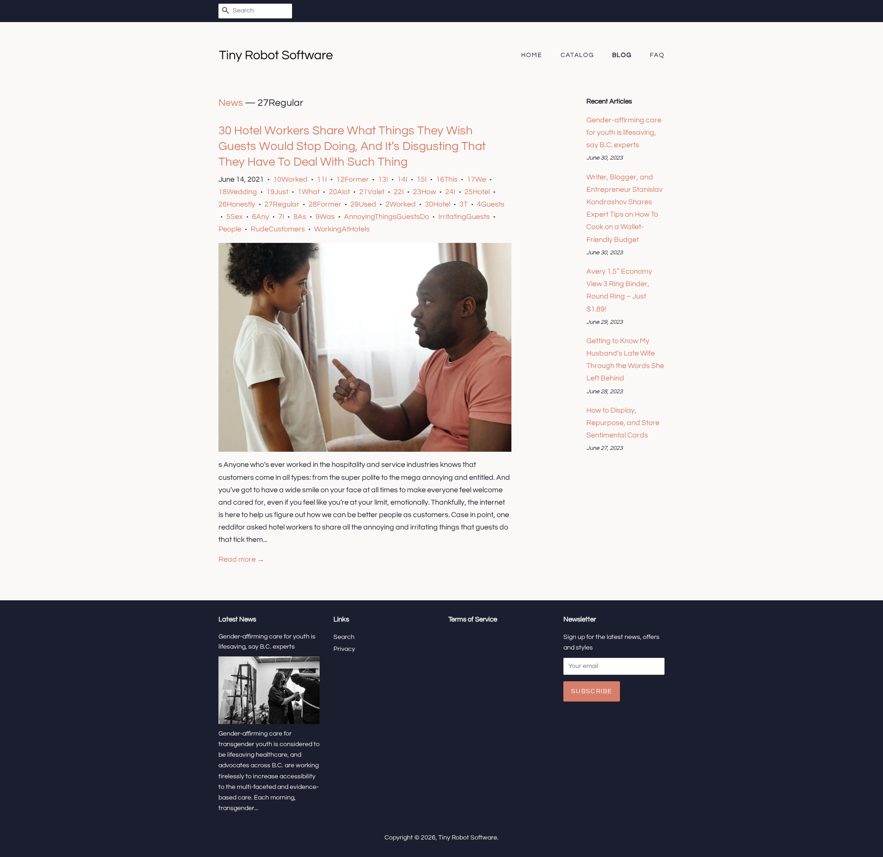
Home (532, 55)
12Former (352, 179)
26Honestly (236, 204)
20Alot (339, 192)
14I (402, 179)
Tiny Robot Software (467, 837)
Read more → (241, 559)
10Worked (290, 179)
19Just (277, 192)
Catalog (577, 55)
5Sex (234, 216)
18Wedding (237, 192)
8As (299, 216)
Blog (622, 55)
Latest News (237, 619)
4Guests (491, 204)
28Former (325, 204)
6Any (260, 216)
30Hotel (437, 204)
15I (422, 179)
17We (476, 179)
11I (322, 179)
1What (309, 192)
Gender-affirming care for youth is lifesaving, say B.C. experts (623, 132)
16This (447, 179)
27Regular (281, 204)
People (229, 229)
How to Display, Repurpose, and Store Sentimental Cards (622, 423)
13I (383, 179)
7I (281, 216)
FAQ (657, 55)
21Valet (371, 192)
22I (399, 192)
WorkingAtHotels (342, 229)
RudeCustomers (278, 229)
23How (424, 192)
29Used (363, 204)
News (230, 103)
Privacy (344, 649)
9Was (325, 216)
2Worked (400, 204)
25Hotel (477, 192)
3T (463, 204)
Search (344, 637)
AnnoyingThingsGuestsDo (386, 216)
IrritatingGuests (464, 216)
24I (450, 192)
